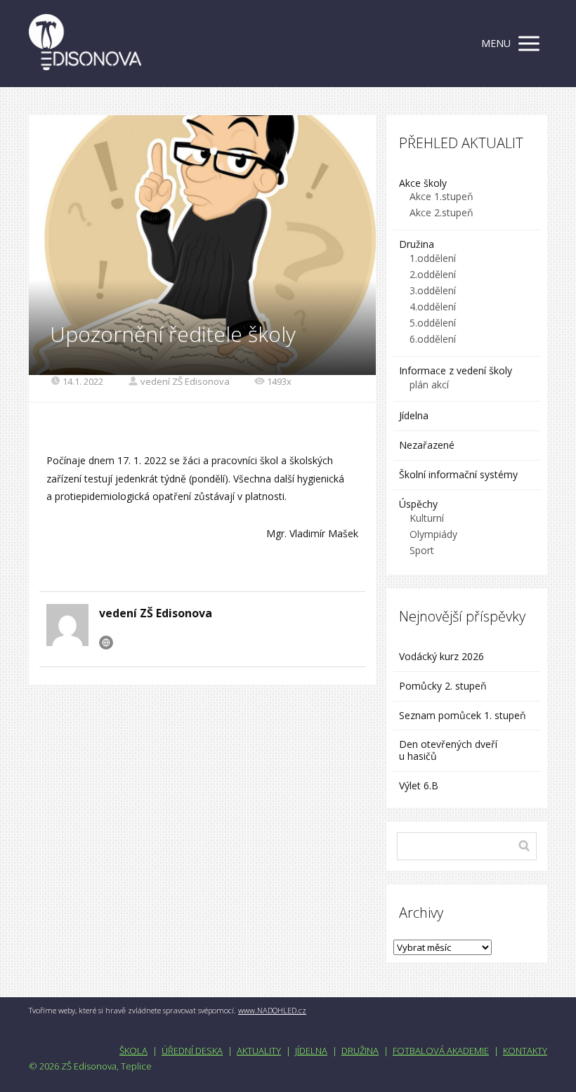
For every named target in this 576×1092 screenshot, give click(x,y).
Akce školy (423, 183)
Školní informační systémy (458, 474)
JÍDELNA (311, 1050)
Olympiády (433, 534)
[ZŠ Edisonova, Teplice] (85, 43)
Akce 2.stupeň (441, 212)
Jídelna (413, 415)
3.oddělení (433, 290)
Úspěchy (418, 504)
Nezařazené (426, 445)
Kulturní (427, 518)
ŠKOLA (133, 1050)
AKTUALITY (259, 1050)
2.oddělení (433, 274)
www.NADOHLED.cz (272, 1010)
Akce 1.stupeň (441, 196)
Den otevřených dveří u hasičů (448, 750)
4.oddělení (433, 306)
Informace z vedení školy (455, 370)
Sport (422, 550)
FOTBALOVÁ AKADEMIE (441, 1050)
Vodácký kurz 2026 (441, 656)
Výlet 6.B (420, 785)
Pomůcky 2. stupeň (443, 685)
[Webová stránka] (106, 643)
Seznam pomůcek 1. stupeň (462, 715)
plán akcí (429, 384)
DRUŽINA (360, 1050)
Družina (416, 244)
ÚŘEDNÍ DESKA (192, 1050)
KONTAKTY (525, 1050)
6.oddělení (433, 339)
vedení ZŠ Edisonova (185, 381)
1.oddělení (433, 258)
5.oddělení (433, 322)
